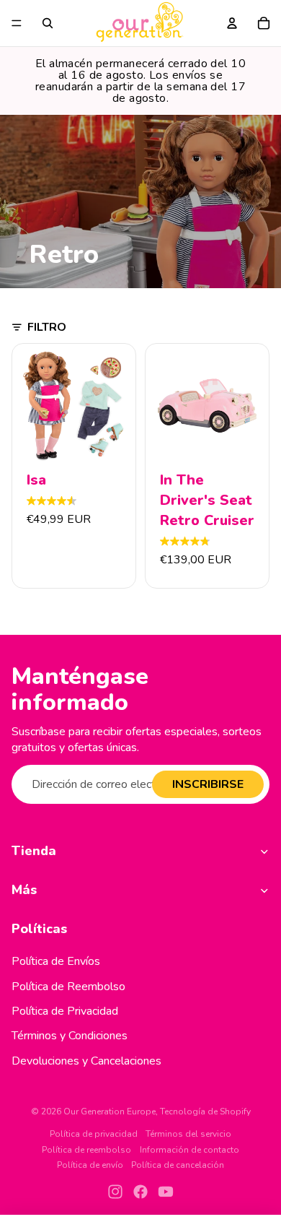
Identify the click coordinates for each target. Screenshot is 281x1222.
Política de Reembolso (68, 986)
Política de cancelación (177, 1165)
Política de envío (90, 1165)
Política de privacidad (94, 1134)
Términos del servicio (188, 1134)
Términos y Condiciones (70, 1036)
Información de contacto (189, 1150)
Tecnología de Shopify (205, 1111)
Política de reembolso (86, 1150)
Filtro (46, 327)
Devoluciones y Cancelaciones (86, 1061)
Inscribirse (208, 784)
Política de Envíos (56, 961)
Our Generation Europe (109, 1111)
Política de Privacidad (65, 1011)
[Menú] (16, 23)
